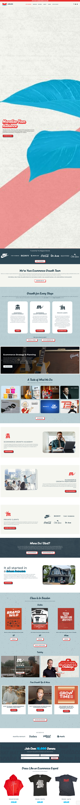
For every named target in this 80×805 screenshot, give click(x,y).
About (44, 4)
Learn (49, 4)
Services (35, 4)
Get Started (28, 4)
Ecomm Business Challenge (42, 0)
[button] (1, 128)
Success (40, 4)
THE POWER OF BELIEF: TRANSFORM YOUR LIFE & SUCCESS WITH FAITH (66, 707)
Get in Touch (55, 4)
